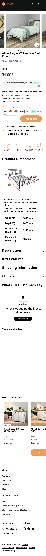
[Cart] (37, 4)
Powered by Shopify (8, 551)
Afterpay (25, 545)
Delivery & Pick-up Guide (12, 505)
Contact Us (6, 514)
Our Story (6, 476)
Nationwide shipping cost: (12, 92)
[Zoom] (36, 44)
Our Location (7, 480)
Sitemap (32, 548)
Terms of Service (21, 548)
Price (4, 68)
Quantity (5, 114)
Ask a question (9, 276)
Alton (4, 61)
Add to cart (16, 385)
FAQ (3, 501)
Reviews (5, 484)
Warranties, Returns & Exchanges (16, 510)
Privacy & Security (8, 548)
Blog (4, 489)
